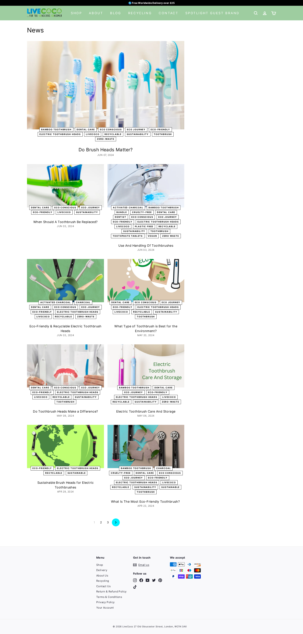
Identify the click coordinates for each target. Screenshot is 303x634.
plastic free (144, 226)
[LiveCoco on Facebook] (141, 580)
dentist (120, 217)
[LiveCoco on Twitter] (154, 580)
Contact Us (103, 586)
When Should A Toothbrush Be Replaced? (65, 222)
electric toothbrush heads (60, 134)
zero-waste (105, 139)
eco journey (136, 129)
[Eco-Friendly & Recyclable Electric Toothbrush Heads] (65, 280)
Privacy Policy (105, 602)
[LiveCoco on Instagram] (135, 580)
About (96, 13)
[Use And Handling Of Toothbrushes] (145, 185)
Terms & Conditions (109, 597)
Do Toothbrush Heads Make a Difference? (65, 411)
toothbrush (163, 134)
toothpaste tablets (128, 236)
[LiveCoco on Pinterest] (160, 580)
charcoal (83, 302)
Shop (76, 13)
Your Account (105, 607)
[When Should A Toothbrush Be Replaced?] (65, 185)
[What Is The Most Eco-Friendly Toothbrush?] (145, 446)
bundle (121, 212)
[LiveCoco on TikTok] (135, 587)
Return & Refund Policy (111, 591)
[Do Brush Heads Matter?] (105, 85)
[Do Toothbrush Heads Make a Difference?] (65, 366)
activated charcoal (128, 207)
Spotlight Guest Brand (212, 13)
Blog (115, 13)
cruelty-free (142, 212)
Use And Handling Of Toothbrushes (145, 245)
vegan (152, 236)
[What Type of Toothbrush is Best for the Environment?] (145, 280)
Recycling (140, 13)
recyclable (113, 134)
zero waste (170, 236)
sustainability (138, 134)
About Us (102, 575)
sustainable (77, 473)
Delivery (101, 570)
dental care (86, 129)
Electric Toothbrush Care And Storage (145, 411)
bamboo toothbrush (56, 129)
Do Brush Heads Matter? (106, 149)
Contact (168, 13)
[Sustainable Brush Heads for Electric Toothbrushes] (65, 446)
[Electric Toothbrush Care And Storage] (145, 366)
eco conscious (111, 129)
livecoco (92, 134)
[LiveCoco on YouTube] (147, 580)
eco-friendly (160, 129)
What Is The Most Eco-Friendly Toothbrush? (146, 501)
